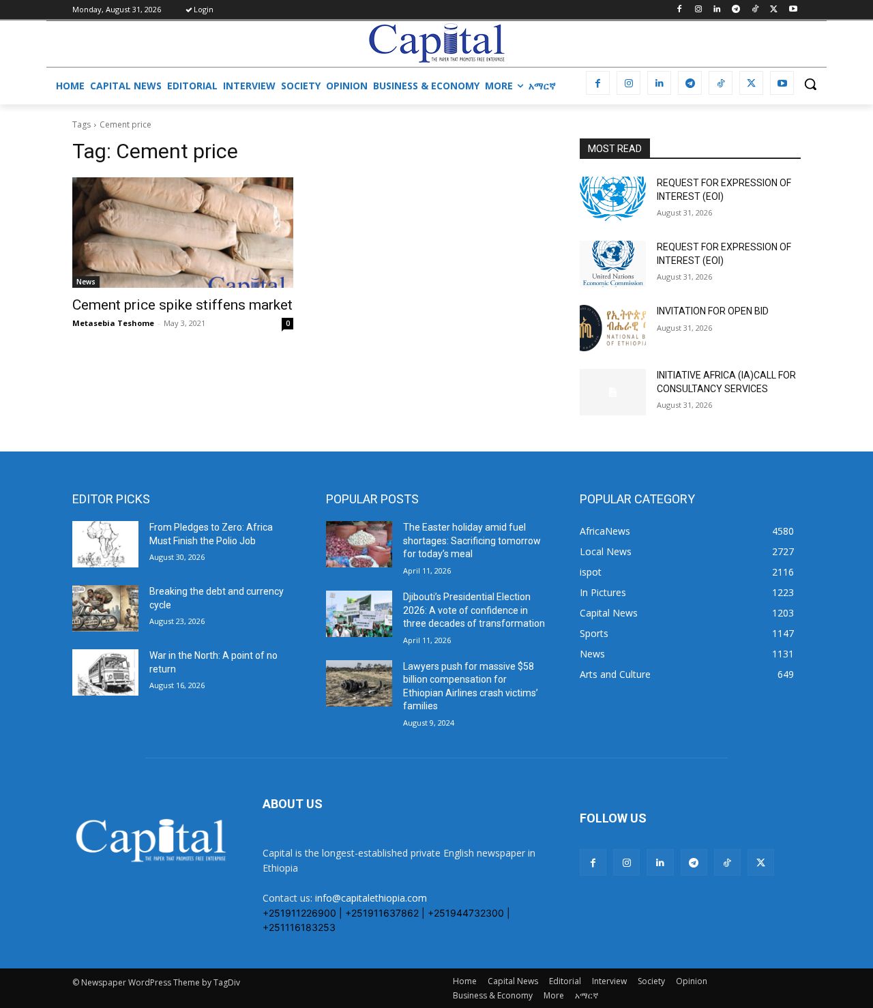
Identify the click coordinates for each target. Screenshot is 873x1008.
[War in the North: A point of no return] (105, 672)
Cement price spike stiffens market (182, 305)
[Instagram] (698, 10)
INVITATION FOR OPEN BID (713, 311)
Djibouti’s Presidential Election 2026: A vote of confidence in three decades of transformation (474, 610)
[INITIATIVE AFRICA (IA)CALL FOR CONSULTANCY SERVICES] (613, 392)
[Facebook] (679, 10)
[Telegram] (736, 10)
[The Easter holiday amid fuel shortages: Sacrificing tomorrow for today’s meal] (359, 544)
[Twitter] (774, 10)
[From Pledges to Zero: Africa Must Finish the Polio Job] (105, 544)
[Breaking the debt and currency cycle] (105, 608)
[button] (810, 84)
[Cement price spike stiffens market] (182, 232)
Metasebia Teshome (113, 323)
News (85, 281)
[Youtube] (793, 10)
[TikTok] (755, 10)
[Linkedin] (717, 10)
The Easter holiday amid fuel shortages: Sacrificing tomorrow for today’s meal (472, 540)
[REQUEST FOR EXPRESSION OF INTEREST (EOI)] (613, 200)
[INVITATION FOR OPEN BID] (613, 328)
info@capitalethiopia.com (371, 897)
